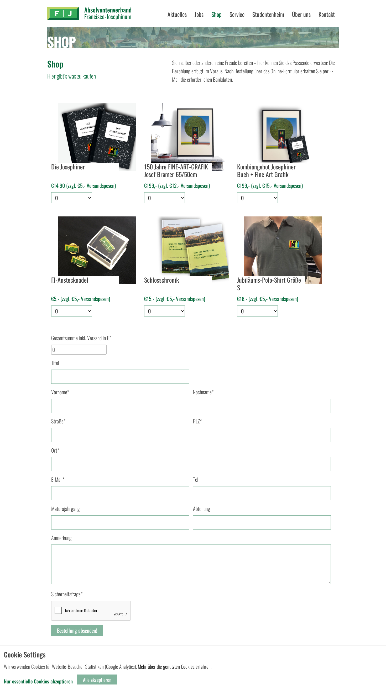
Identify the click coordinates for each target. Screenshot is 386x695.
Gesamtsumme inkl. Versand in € (81, 338)
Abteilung (201, 508)
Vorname (60, 392)
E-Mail (57, 479)
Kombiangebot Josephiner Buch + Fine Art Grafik (266, 171)
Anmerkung (61, 538)
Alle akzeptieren (97, 679)
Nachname (203, 392)
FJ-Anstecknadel (69, 280)
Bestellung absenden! (77, 630)
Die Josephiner (68, 167)
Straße (58, 421)
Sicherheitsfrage (66, 594)
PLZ (197, 421)
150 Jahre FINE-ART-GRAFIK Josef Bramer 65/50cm (176, 171)
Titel (55, 363)
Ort (55, 450)
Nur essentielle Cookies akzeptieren (38, 681)
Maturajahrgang (65, 508)
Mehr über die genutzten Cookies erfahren (174, 666)
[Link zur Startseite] (89, 13)
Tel (195, 479)
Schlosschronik (161, 280)
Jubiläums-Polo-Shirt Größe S (269, 284)
